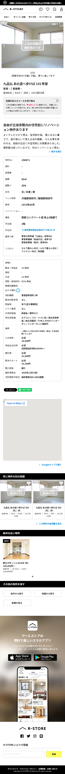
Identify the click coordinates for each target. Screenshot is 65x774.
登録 (54, 754)
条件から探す (17, 593)
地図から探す (48, 593)
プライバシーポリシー (28, 768)
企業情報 (41, 768)
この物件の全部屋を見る (50, 523)
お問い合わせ (52, 768)
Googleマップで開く (52, 464)
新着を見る (17, 602)
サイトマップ (13, 768)
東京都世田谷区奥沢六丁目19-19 (39, 229)
